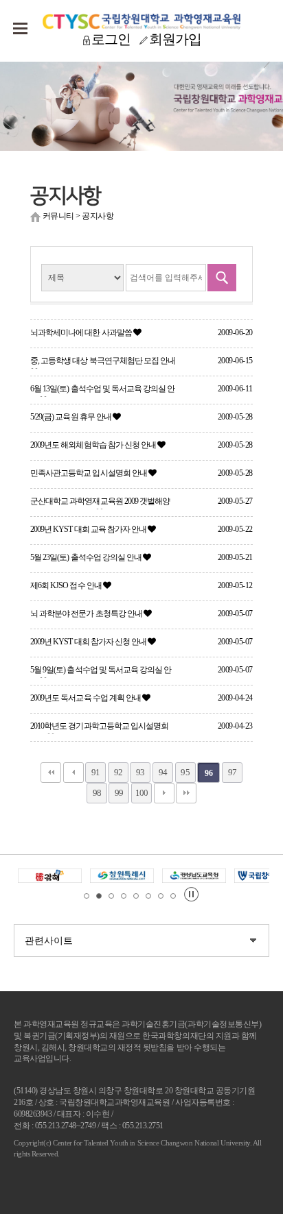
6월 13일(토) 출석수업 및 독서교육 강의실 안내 (102, 390)
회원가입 (175, 39)
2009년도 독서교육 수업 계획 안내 (86, 698)
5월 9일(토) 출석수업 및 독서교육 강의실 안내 (100, 671)
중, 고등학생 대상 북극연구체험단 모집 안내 (102, 360)
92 (118, 772)
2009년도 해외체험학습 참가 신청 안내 (93, 445)
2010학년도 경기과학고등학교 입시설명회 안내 (99, 727)
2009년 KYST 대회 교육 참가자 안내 (89, 529)
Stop (191, 894)
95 (185, 772)
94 (163, 772)
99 (119, 793)
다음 (164, 793)
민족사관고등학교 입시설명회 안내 (89, 473)
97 (232, 772)
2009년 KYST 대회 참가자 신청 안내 (89, 641)
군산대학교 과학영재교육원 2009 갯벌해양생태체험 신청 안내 (100, 502)
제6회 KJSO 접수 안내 (66, 585)
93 (140, 772)
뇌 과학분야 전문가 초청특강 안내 (87, 613)
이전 (73, 772)
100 (141, 793)
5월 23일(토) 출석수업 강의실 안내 (86, 557)
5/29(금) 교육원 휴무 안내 (71, 417)
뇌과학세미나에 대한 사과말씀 (81, 332)
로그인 (111, 39)
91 (95, 772)
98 (97, 793)
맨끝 (186, 793)
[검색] (221, 277)
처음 (51, 772)
